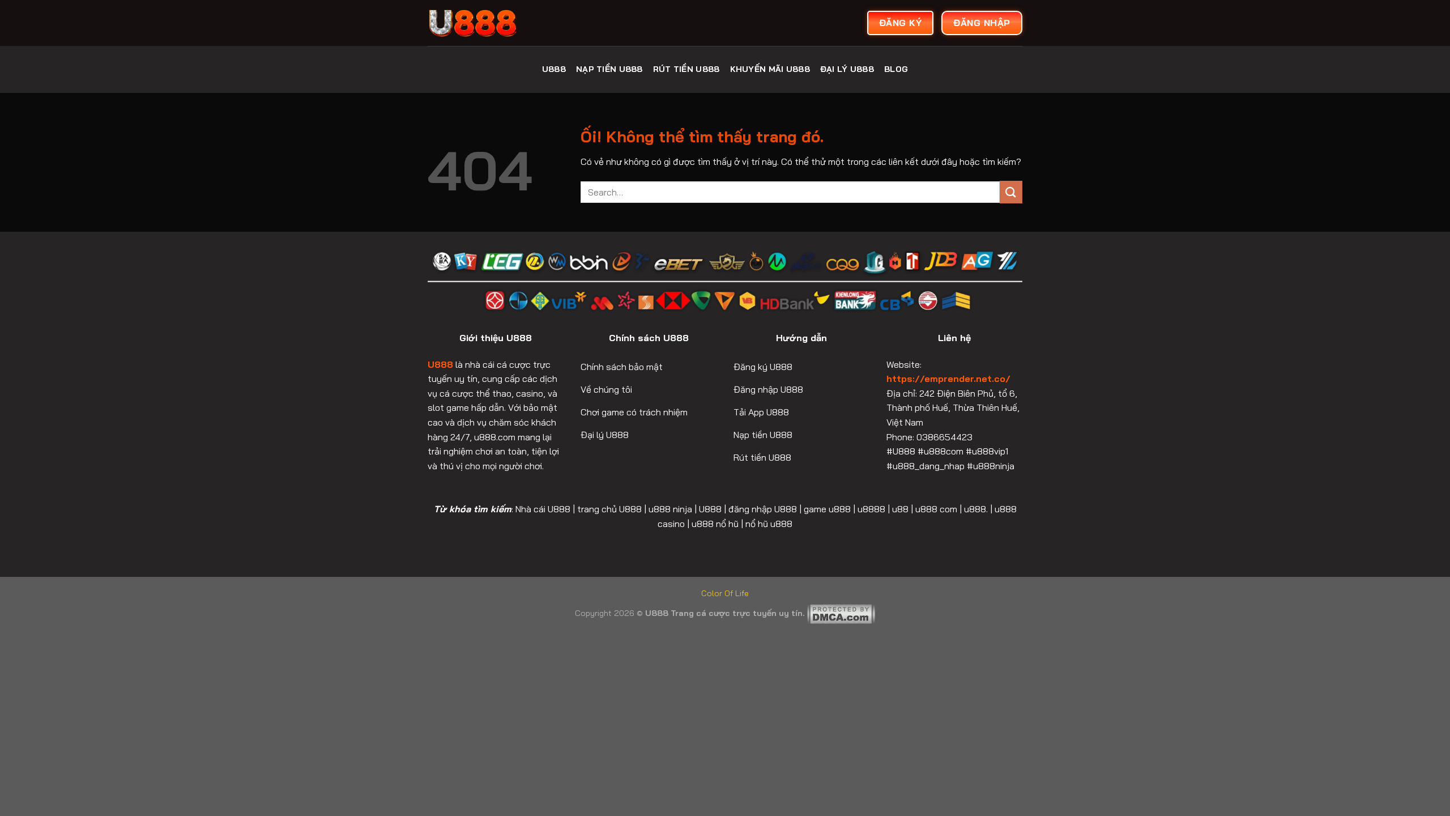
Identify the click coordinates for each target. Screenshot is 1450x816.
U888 (554, 69)
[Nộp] (1011, 192)
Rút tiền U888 (686, 69)
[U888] (513, 23)
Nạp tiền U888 (609, 69)
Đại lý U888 (847, 69)
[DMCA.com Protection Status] (841, 613)
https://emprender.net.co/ (948, 378)
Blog (896, 69)
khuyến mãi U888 (770, 69)
